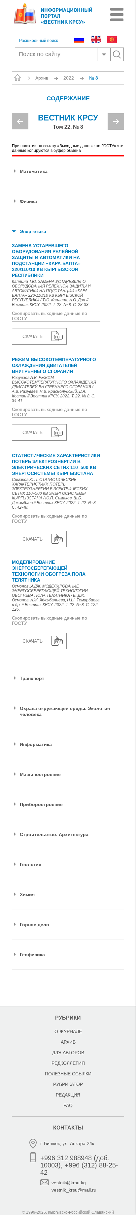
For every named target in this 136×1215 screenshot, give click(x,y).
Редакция (68, 1094)
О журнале (68, 1031)
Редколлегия (68, 1063)
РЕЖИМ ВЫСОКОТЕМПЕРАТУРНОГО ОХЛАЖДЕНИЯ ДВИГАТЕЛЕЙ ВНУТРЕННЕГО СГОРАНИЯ (54, 365)
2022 (68, 78)
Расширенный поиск (38, 41)
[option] (68, 124)
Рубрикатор (68, 1084)
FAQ (68, 1105)
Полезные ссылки (68, 1073)
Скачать (32, 336)
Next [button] (116, 121)
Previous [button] (20, 121)
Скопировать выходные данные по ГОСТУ (49, 316)
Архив (41, 78)
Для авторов (68, 1052)
